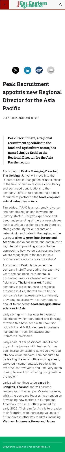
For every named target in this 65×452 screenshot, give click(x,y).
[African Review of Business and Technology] (22, 4)
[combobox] (60, 4)
